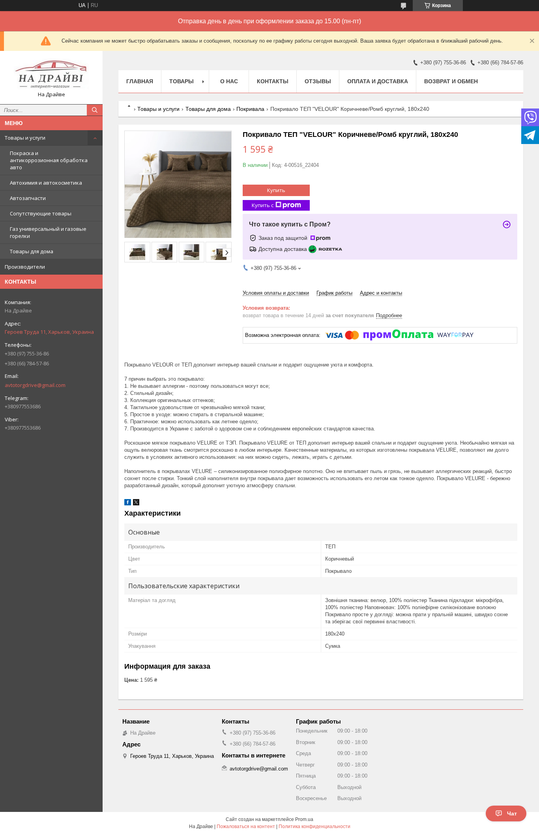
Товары (181, 81)
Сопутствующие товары (40, 213)
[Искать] (95, 110)
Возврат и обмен (451, 81)
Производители (25, 266)
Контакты (272, 81)
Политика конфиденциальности (314, 826)
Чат (512, 813)
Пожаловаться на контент (246, 826)
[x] (136, 504)
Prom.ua (304, 819)
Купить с (262, 205)
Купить (276, 190)
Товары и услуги (25, 137)
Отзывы (318, 81)
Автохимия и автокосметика (46, 182)
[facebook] (127, 504)
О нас (229, 81)
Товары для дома (31, 251)
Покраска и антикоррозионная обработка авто (49, 160)
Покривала (250, 109)
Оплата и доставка (377, 81)
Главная (139, 81)
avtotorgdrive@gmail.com (35, 385)
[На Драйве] (51, 74)
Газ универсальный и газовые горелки (48, 232)
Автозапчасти (28, 198)
